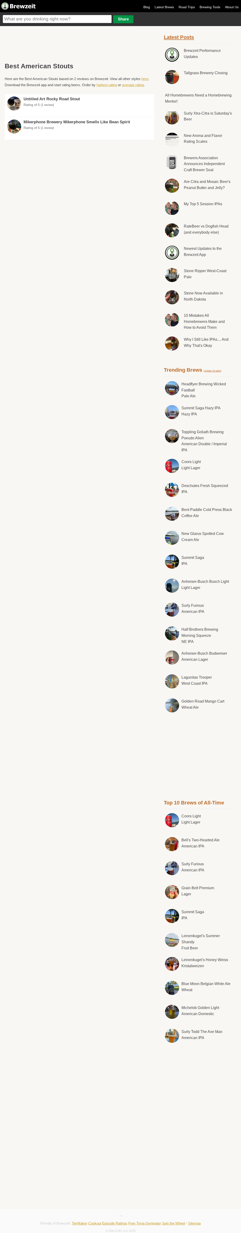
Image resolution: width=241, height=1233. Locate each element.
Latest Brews (164, 7)
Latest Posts (179, 37)
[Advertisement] (79, 43)
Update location (212, 370)
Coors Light (191, 465)
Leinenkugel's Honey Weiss (204, 963)
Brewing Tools (210, 7)
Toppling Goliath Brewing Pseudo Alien (204, 441)
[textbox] (57, 19)
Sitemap (194, 1223)
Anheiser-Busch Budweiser (204, 656)
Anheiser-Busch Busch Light (205, 585)
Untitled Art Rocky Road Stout (52, 99)
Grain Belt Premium (197, 891)
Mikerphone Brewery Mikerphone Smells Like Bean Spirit (77, 122)
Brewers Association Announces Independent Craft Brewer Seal (204, 164)
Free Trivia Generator (144, 1223)
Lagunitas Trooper (196, 680)
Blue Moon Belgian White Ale (205, 987)
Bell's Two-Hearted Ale (200, 843)
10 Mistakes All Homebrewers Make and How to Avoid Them (204, 321)
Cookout (94, 1223)
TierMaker (79, 1223)
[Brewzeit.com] (19, 9)
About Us (232, 7)
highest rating (106, 85)
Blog (146, 7)
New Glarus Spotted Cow (202, 537)
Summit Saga (192, 561)
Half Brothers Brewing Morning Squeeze (199, 635)
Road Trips (187, 7)
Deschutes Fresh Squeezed (204, 489)
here (144, 79)
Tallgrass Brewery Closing (206, 73)
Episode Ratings (114, 1223)
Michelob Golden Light (200, 1011)
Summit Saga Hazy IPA (201, 411)
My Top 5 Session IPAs (203, 204)
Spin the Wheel (173, 1223)
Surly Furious (192, 608)
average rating (133, 85)
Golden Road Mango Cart (202, 704)
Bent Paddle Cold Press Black (206, 513)
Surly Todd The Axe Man (201, 1035)
